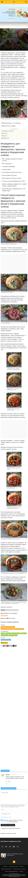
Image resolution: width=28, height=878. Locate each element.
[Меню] (2, 2)
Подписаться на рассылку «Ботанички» (11, 828)
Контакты (21, 871)
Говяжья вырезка (13, 635)
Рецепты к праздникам (6, 628)
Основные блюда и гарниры (8, 626)
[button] (26, 2)
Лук (2, 633)
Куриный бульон (15, 633)
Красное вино (4, 635)
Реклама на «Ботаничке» (6, 869)
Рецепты (2, 24)
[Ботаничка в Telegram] (9, 846)
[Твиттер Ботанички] (13, 846)
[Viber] (16, 646)
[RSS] (17, 846)
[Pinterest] (7, 646)
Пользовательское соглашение (19, 869)
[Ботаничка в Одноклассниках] (2, 846)
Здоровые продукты (10, 24)
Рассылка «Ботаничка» (13, 866)
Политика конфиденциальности (11, 871)
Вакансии (22, 866)
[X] (14, 646)
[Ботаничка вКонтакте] (6, 846)
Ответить (9, 783)
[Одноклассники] (5, 646)
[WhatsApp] (11, 646)
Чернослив (23, 633)
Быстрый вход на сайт (6, 817)
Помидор (7, 633)
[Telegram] (9, 646)
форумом (2, 806)
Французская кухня (5, 639)
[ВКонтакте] (3, 646)
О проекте (5, 866)
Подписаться (4, 821)
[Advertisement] (14, 709)
